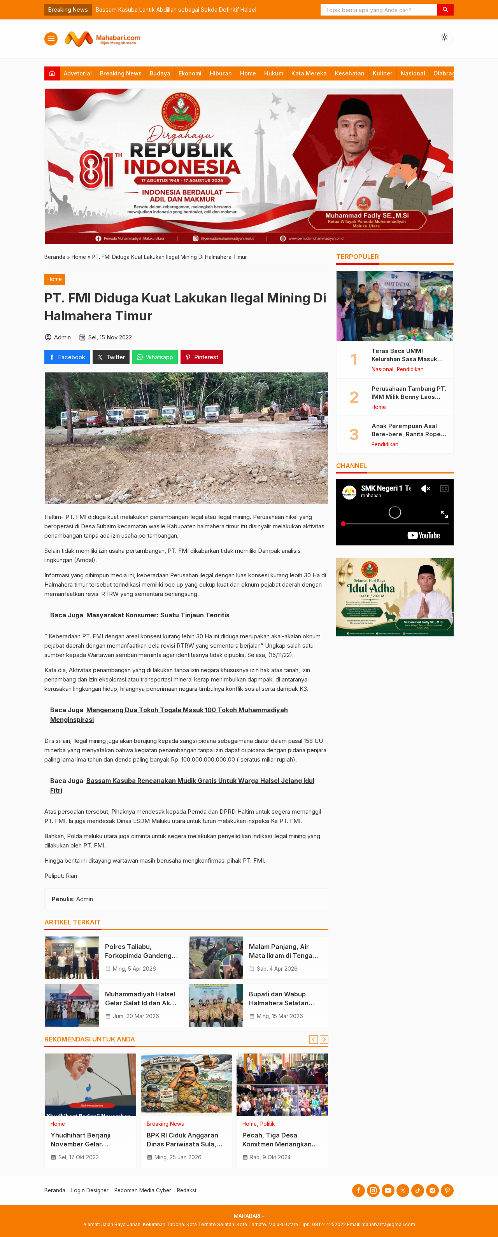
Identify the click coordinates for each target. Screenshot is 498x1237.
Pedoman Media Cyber (142, 1190)
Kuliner (383, 73)
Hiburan (221, 73)
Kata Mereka (309, 73)
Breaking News (121, 73)
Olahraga (446, 73)
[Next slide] (324, 1039)
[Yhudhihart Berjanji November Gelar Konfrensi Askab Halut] (90, 1085)
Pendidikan (410, 369)
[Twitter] (402, 1190)
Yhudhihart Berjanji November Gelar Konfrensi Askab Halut (85, 1144)
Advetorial (78, 73)
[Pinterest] (447, 1190)
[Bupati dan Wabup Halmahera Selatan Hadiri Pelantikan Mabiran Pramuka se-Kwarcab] (216, 1005)
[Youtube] (388, 1190)
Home (248, 73)
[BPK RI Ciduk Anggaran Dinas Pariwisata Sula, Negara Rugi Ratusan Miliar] (186, 1085)
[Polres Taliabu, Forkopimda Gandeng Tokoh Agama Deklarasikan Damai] (72, 957)
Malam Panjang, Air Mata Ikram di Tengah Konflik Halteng (282, 955)
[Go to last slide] (313, 1039)
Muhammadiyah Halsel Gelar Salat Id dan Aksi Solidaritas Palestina (140, 1003)
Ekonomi (190, 73)
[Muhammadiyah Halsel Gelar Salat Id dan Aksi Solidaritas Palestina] (72, 1005)
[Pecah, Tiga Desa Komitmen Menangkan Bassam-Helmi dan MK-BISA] (282, 1085)
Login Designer (90, 1190)
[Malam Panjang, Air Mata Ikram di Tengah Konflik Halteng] (216, 957)
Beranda (54, 1190)
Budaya (160, 73)
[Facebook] (358, 1190)
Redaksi (186, 1190)
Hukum (273, 73)
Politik (267, 1124)
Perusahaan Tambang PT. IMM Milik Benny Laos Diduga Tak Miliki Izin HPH (409, 396)
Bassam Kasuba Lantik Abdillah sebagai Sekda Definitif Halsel (176, 9)
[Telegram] (432, 1190)
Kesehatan (350, 73)
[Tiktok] (417, 1190)
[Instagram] (373, 1190)
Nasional (413, 73)
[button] (445, 10)
